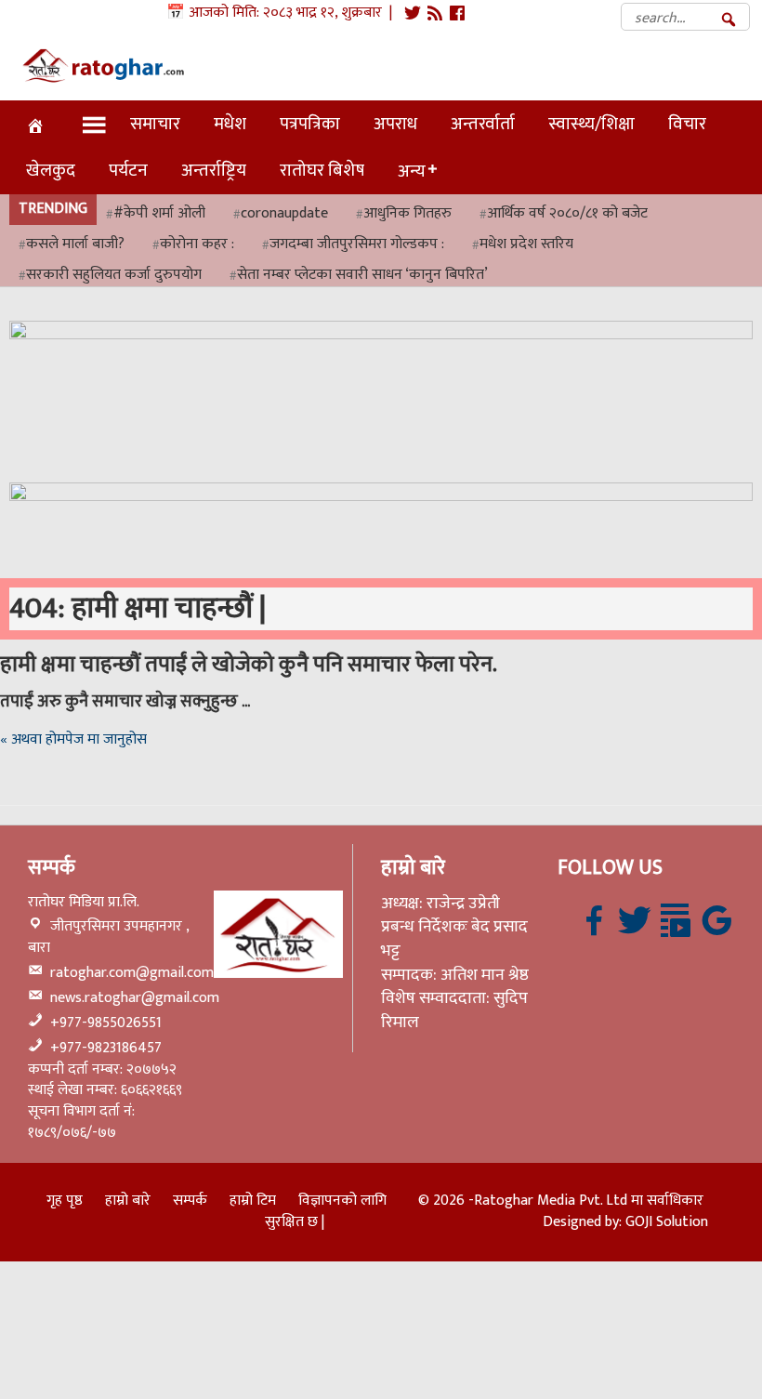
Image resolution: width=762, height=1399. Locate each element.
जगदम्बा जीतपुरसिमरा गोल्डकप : (356, 245)
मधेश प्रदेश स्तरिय (526, 245)
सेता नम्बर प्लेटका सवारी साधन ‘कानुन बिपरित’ (362, 275)
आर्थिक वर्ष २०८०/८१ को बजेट (567, 214)
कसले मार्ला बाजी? (75, 245)
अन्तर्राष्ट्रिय (213, 170)
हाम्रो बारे (128, 1200)
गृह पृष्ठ (64, 1200)
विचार (687, 124)
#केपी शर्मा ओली (159, 214)
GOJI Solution (666, 1221)
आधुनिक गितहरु (407, 214)
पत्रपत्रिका (310, 124)
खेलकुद (50, 170)
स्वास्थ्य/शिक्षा (591, 124)
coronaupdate (284, 214)
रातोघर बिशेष (322, 170)
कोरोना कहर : (197, 245)
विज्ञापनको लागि (342, 1200)
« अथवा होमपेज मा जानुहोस (73, 739)
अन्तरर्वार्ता (483, 124)
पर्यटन (128, 170)
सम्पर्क (190, 1200)
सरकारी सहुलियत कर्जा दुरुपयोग (114, 275)
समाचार (155, 124)
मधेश (230, 124)
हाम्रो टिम (253, 1200)
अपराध (395, 124)
